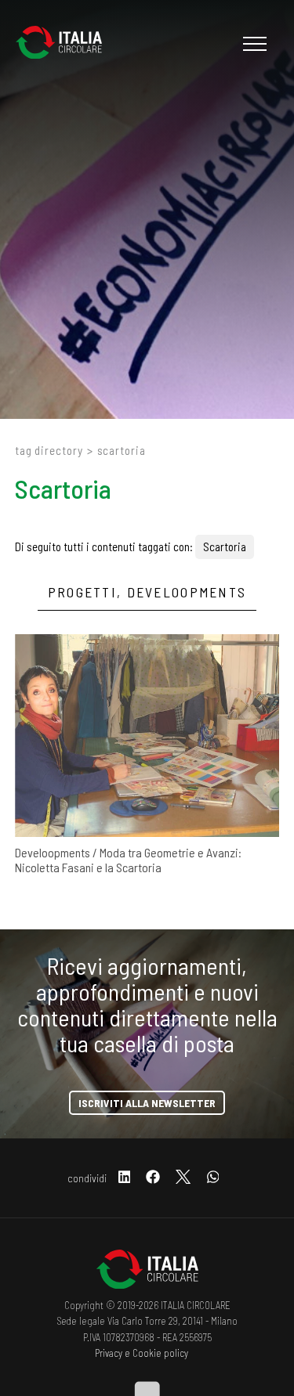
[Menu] (252, 44)
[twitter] (183, 1178)
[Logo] (67, 44)
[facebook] (153, 1178)
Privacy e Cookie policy (141, 1353)
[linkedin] (124, 1178)
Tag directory (49, 450)
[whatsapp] (213, 1178)
